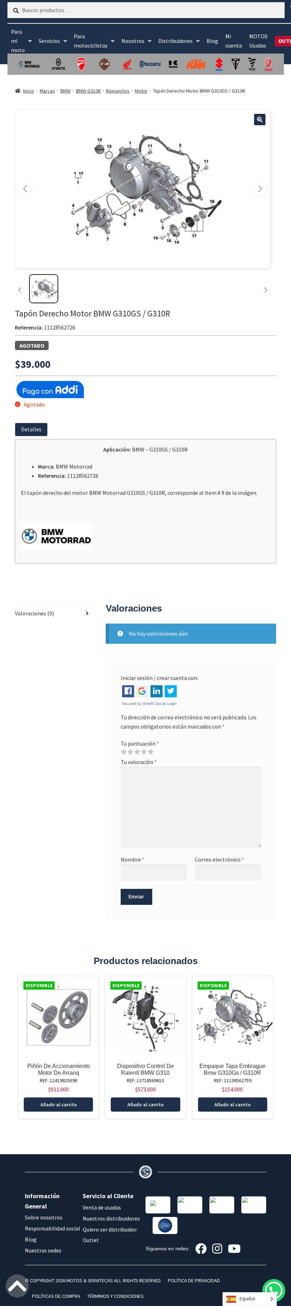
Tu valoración (139, 761)
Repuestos (118, 91)
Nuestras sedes (43, 1250)
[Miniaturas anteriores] (20, 289)
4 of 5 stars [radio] (144, 752)
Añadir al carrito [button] (58, 1104)
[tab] (32, 429)
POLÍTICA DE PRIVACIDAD (194, 1280)
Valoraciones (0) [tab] (34, 613)
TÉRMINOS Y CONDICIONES (115, 1296)
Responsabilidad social (52, 1228)
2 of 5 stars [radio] (130, 752)
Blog (212, 40)
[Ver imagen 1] (43, 288)
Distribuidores (175, 40)
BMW (65, 91)
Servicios (49, 40)
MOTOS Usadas (258, 41)
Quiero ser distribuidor (110, 1229)
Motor (141, 91)
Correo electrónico (219, 859)
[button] (259, 119)
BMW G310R (88, 91)
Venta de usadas (102, 1207)
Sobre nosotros (43, 1217)
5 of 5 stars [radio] (150, 752)
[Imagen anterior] (26, 189)
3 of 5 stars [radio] (137, 752)
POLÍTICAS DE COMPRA (56, 1296)
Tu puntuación (140, 743)
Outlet (91, 1240)
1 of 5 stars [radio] (123, 752)
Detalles (31, 429)
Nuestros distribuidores (111, 1218)
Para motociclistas (91, 41)
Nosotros (132, 40)
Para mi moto (18, 41)
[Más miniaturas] (264, 289)
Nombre (132, 859)
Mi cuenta (233, 41)
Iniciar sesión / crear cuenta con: (159, 677)
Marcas (47, 91)
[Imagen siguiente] (259, 189)
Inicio (28, 91)
